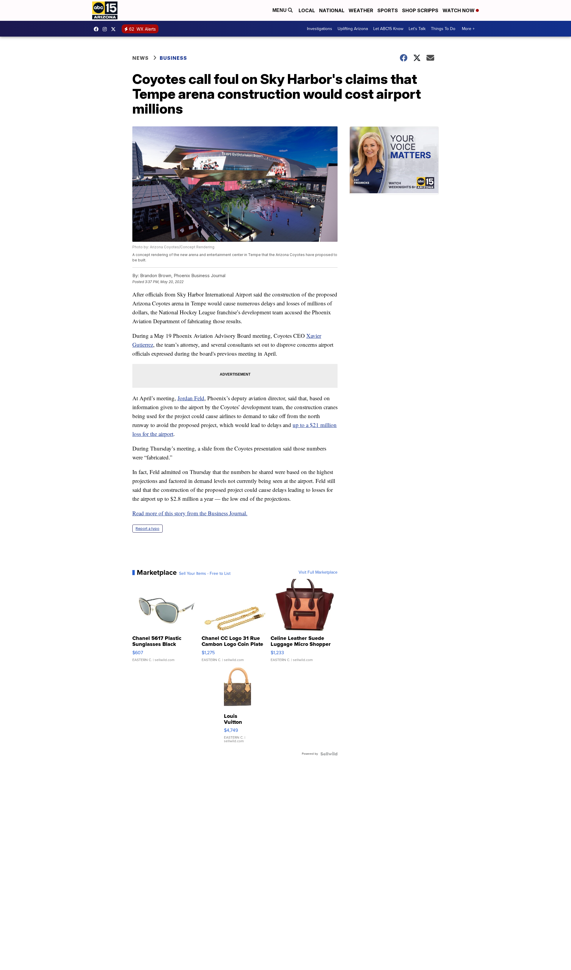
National (331, 10)
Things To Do (443, 29)
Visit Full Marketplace (318, 572)
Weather (361, 10)
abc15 (97, 29)
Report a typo (147, 528)
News (140, 58)
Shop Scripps (420, 10)
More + (468, 29)
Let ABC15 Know (388, 29)
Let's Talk (417, 29)
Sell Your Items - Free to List (204, 574)
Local (307, 10)
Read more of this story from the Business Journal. (189, 513)
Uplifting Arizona (353, 29)
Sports (387, 10)
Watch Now (459, 10)
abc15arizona (106, 29)
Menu (280, 10)
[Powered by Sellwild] (329, 754)
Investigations (319, 29)
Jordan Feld (191, 398)
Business (174, 58)
